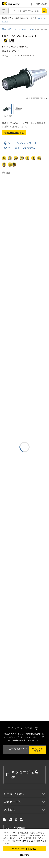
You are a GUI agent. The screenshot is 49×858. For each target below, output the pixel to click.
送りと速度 (13, 148)
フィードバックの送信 (15, 827)
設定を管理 (24, 854)
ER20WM (28, 695)
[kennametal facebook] (4, 819)
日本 (4, 29)
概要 (9, 178)
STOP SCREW (31, 666)
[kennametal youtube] (16, 819)
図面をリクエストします (14, 444)
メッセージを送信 (24, 774)
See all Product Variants (32, 311)
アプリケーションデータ (19, 182)
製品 (10, 29)
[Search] (44, 10)
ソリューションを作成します (20, 382)
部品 (9, 191)
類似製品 (31, 148)
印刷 (8, 173)
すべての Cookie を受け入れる (24, 848)
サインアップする (37, 750)
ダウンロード (14, 185)
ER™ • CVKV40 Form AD (24, 29)
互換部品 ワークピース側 (19, 188)
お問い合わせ (41, 3)
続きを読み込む (24, 645)
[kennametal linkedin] (10, 819)
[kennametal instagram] (21, 819)
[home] (10, 4)
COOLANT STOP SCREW (36, 683)
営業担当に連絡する (14, 132)
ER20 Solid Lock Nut (34, 708)
